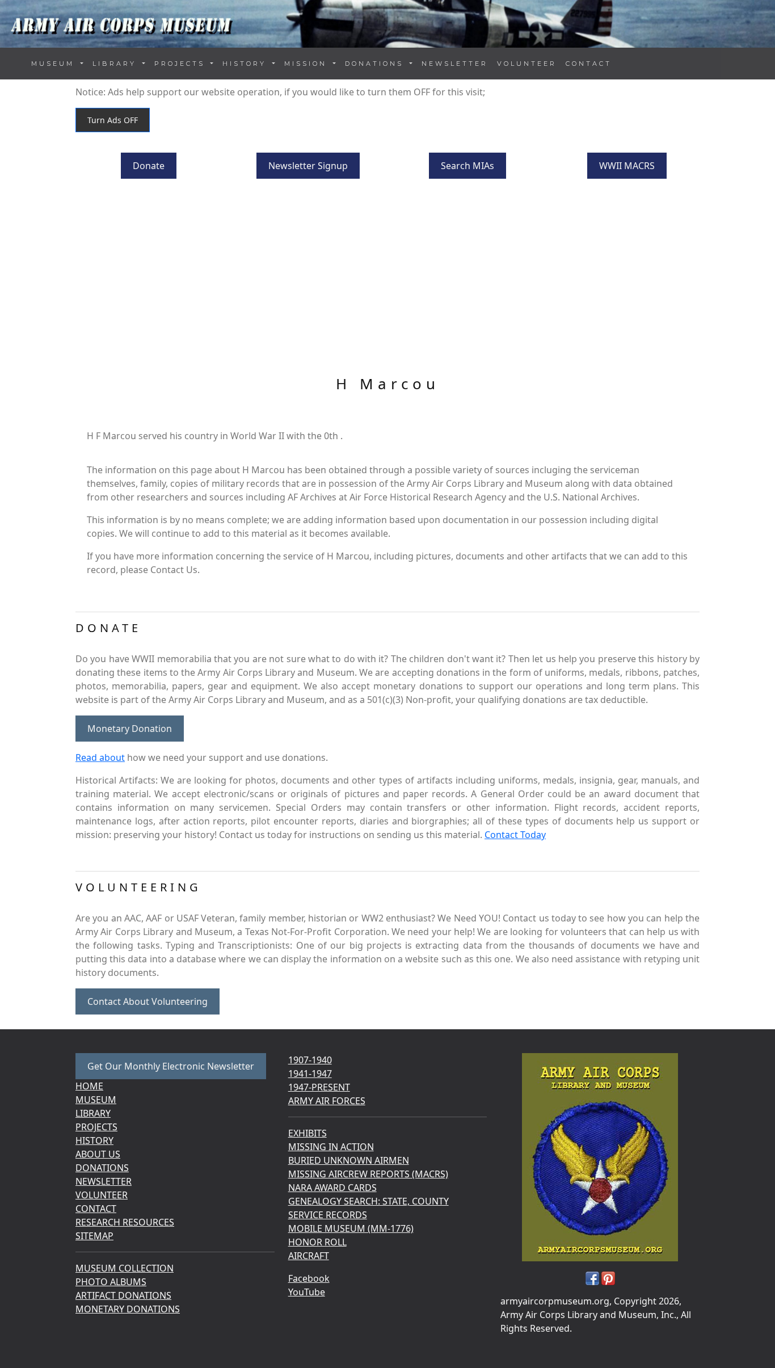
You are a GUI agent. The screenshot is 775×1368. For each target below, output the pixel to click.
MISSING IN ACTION (331, 1146)
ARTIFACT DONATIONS (123, 1295)
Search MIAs (467, 165)
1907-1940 (310, 1060)
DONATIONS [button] (376, 64)
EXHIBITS (307, 1133)
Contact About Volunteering (147, 1001)
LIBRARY (93, 1113)
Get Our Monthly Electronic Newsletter (170, 1066)
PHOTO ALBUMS (110, 1282)
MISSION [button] (307, 64)
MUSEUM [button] (54, 64)
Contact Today (515, 834)
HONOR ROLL (317, 1242)
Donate (149, 165)
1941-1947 (310, 1073)
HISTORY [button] (246, 64)
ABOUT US (97, 1154)
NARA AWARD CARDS (332, 1187)
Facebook (309, 1278)
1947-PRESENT (319, 1087)
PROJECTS (96, 1127)
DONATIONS (102, 1167)
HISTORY (94, 1140)
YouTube (306, 1292)
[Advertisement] (387, 278)
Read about (100, 757)
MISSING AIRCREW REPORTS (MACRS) (368, 1174)
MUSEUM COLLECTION (124, 1268)
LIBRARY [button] (116, 64)
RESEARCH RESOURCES (124, 1222)
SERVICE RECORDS (327, 1215)
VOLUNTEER (527, 64)
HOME (89, 1086)
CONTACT (589, 64)
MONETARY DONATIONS (127, 1309)
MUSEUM (95, 1099)
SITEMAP (94, 1236)
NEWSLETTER (455, 64)
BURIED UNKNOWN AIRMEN (348, 1160)
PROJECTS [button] (181, 64)
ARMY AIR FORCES (326, 1101)
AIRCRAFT (308, 1255)
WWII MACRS (627, 165)
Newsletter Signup (308, 165)
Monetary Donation (129, 728)
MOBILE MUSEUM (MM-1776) (351, 1228)
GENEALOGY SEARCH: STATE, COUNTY (368, 1201)
